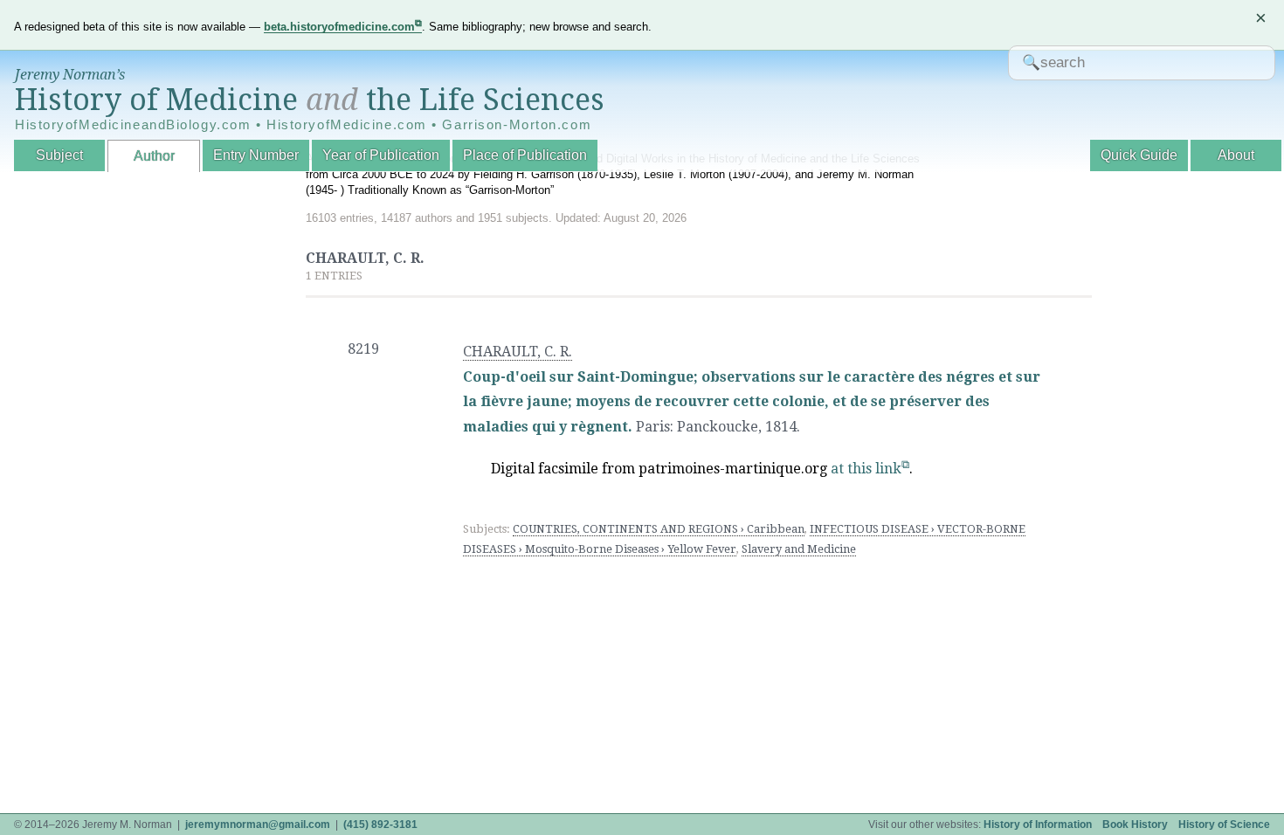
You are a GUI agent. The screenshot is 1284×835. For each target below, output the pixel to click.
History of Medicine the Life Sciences (309, 99)
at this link (866, 468)
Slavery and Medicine (799, 549)
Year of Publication (380, 155)
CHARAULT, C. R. (517, 351)
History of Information (1038, 824)
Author (154, 155)
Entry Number (256, 155)
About (1236, 155)
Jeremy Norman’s (70, 74)
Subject (59, 155)
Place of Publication (525, 155)
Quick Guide (1139, 155)
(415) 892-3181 (380, 824)
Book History (1135, 824)
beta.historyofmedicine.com (339, 26)
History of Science (1224, 824)
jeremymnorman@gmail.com (257, 824)
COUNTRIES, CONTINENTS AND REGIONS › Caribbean (658, 528)
